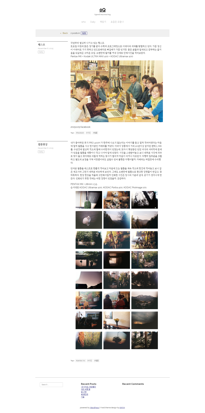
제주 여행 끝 (85, 389)
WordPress (94, 408)
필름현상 (42, 144)
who (83, 22)
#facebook (80, 133)
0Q (102, 9)
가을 (82, 397)
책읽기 (103, 22)
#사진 (88, 133)
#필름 (95, 133)
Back (65, 33)
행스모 (41, 44)
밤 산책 (83, 392)
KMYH (122, 408)
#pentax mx (80, 361)
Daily (92, 22)
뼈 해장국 (84, 394)
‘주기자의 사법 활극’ (88, 387)
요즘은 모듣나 (117, 22)
